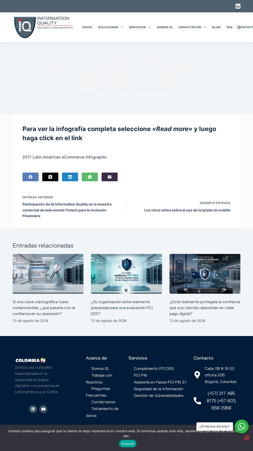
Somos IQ (164, 27)
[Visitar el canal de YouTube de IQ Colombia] (43, 409)
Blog (216, 27)
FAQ (229, 27)
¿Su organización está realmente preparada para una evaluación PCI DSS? (122, 307)
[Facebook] (30, 177)
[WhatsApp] (90, 177)
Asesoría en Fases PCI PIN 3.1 (160, 382)
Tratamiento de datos (102, 412)
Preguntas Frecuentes (98, 392)
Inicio (87, 27)
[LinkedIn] (237, 6)
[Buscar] (238, 27)
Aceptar (128, 444)
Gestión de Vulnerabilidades (159, 395)
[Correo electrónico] (110, 177)
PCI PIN (140, 375)
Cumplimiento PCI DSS (154, 368)
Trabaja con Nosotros (99, 378)
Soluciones (108, 27)
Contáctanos (103, 401)
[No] (246, 437)
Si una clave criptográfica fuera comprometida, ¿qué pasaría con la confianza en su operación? (44, 307)
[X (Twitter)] (50, 177)
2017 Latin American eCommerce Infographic (64, 157)
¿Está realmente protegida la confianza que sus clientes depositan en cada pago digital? (204, 307)
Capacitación (189, 27)
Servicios (137, 27)
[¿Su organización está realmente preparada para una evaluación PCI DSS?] (126, 274)
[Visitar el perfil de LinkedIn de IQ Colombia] (33, 409)
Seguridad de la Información (158, 388)
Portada (88, 95)
